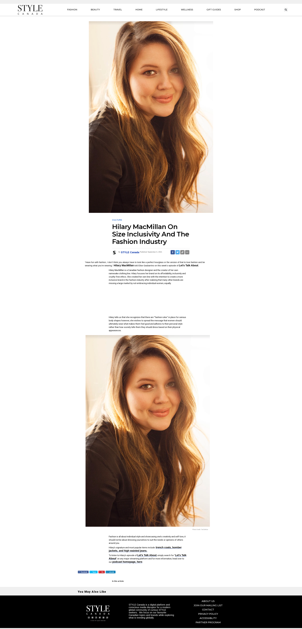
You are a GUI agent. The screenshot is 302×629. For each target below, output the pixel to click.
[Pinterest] (92, 617)
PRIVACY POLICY (208, 613)
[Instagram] (89, 617)
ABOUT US (208, 601)
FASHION (72, 9)
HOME (139, 9)
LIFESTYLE (162, 9)
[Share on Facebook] (173, 252)
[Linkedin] (103, 617)
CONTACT (208, 609)
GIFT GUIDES (214, 9)
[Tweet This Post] (177, 252)
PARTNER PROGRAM (208, 622)
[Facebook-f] (96, 617)
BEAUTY (95, 9)
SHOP (237, 9)
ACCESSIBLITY (208, 618)
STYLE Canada (130, 252)
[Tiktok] (107, 617)
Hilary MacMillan (124, 265)
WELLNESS (187, 9)
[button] (286, 10)
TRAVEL (117, 9)
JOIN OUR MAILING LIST (208, 605)
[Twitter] (100, 617)
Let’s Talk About (188, 265)
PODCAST (259, 9)
